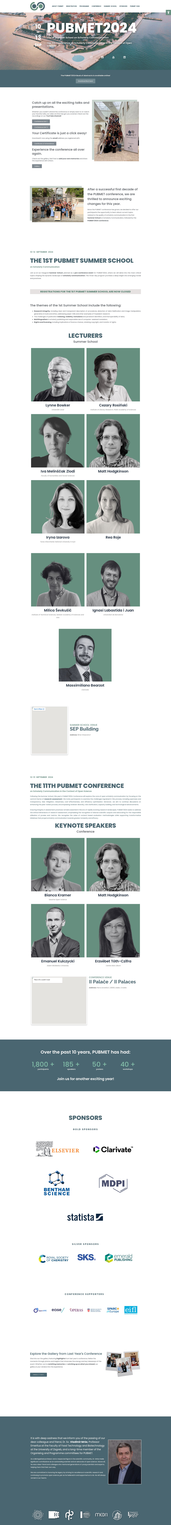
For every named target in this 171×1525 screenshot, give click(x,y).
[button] (168, 12)
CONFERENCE (96, 6)
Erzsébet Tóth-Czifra (113, 961)
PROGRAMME (84, 6)
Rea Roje (113, 537)
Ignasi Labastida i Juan (113, 610)
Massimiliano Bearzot (85, 685)
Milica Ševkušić (58, 610)
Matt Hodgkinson (113, 471)
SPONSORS (123, 6)
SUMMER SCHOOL (110, 6)
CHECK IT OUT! (38, 1374)
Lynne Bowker (58, 405)
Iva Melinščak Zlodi (58, 471)
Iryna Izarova (57, 537)
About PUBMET (57, 6)
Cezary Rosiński (113, 405)
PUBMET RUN (135, 6)
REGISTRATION (71, 6)
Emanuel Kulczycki (57, 961)
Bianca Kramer (58, 895)
